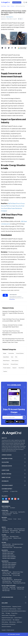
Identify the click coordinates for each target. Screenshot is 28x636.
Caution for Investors (6, 626)
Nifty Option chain (6, 544)
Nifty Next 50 (5, 530)
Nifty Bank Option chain (17, 544)
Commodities (11, 353)
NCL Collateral (16, 619)
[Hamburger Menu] (26, 2)
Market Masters (6, 360)
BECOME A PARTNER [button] (6, 473)
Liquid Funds (12, 587)
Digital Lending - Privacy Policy (8, 615)
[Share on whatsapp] (5, 48)
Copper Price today (6, 572)
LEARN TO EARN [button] (5, 470)
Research (14, 367)
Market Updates (15, 360)
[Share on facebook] (12, 48)
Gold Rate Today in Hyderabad (9, 556)
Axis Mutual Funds (6, 581)
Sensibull (4, 519)
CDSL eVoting (5, 622)
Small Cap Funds (20, 587)
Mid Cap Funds (20, 588)
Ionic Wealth (12, 507)
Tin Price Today (16, 575)
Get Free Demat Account (14, 634)
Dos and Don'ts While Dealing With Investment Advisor (14, 611)
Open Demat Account (17, 2)
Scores (19, 608)
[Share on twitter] (9, 48)
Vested (19, 519)
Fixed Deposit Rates (6, 514)
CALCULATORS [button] (5, 462)
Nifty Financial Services (19, 528)
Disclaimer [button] (5, 602)
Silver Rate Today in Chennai (8, 566)
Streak (14, 519)
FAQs (3, 613)
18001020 (6, 491)
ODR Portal (19, 622)
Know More (12, 299)
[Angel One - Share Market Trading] (5, 2)
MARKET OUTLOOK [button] (6, 477)
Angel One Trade (13, 511)
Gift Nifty (18, 532)
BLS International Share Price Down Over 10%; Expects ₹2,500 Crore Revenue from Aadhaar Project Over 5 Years (13, 340)
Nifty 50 (4, 528)
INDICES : (4, 527)
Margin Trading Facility (7, 513)
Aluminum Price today (18, 572)
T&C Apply (7, 613)
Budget (4, 353)
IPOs (16, 357)
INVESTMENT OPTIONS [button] (7, 458)
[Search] (24, 2)
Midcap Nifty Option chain (8, 545)
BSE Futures (5, 539)
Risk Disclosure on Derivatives (8, 624)
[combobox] (21, 18)
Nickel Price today (15, 573)
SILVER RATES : (5, 561)
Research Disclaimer (6, 606)
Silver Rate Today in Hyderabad (9, 562)
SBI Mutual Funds (18, 579)
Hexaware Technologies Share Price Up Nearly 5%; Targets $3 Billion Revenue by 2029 (13, 313)
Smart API (15, 513)
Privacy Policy (14, 613)
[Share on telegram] (2, 48)
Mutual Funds (6, 364)
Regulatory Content (16, 606)
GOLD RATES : (5, 550)
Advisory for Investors (6, 619)
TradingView (4, 520)
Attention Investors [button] (7, 597)
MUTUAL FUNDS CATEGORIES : (9, 585)
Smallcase (10, 519)
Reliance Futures (17, 538)
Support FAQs (14, 491)
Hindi (12, 357)
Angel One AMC (5, 507)
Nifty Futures (5, 536)
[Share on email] (15, 48)
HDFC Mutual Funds (16, 581)
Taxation (5, 371)
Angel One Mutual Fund (7, 579)
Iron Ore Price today (6, 575)
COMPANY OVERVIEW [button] (6, 455)
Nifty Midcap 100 (14, 530)
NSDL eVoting (12, 622)
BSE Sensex (22, 530)
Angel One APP (5, 511)
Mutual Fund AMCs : (7, 578)
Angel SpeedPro (21, 511)
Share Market (21, 367)
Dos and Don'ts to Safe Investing (9, 608)
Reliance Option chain (7, 547)
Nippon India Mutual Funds (19, 582)
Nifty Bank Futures (14, 536)
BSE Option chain (18, 547)
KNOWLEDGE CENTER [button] (7, 465)
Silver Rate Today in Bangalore (9, 564)
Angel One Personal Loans (7, 617)
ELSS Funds (5, 587)
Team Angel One (9, 16)
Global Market (6, 357)
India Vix (12, 532)
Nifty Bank (10, 528)
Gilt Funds (13, 588)
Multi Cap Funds (6, 590)
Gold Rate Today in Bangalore (8, 558)
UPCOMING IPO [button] (5, 481)
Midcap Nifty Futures (7, 538)
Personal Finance (14, 364)
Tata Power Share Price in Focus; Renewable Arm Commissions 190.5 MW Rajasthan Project (12, 332)
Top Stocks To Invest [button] (7, 485)
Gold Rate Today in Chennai (8, 555)
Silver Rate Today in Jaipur (8, 567)
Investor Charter (18, 617)
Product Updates (6, 367)
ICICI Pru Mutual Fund (7, 582)
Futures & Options (20, 353)
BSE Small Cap (5, 532)
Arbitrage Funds (6, 588)
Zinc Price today (6, 573)
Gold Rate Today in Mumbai (8, 551)
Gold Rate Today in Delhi (7, 553)
